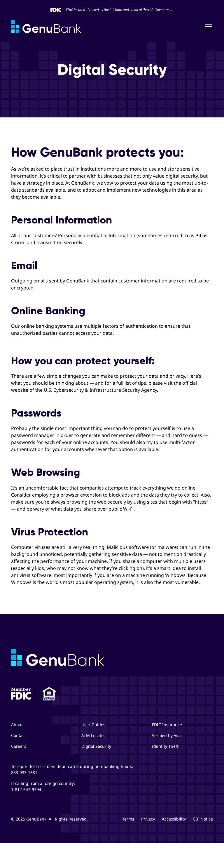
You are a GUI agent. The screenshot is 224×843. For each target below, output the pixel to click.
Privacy (148, 819)
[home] (46, 26)
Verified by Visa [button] (167, 735)
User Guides (93, 724)
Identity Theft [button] (165, 746)
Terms (128, 819)
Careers (18, 746)
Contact (18, 735)
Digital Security (96, 746)
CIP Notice (203, 819)
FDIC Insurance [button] (167, 724)
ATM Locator (93, 735)
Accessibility (174, 819)
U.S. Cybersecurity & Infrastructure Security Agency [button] (100, 390)
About (17, 724)
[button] (207, 27)
